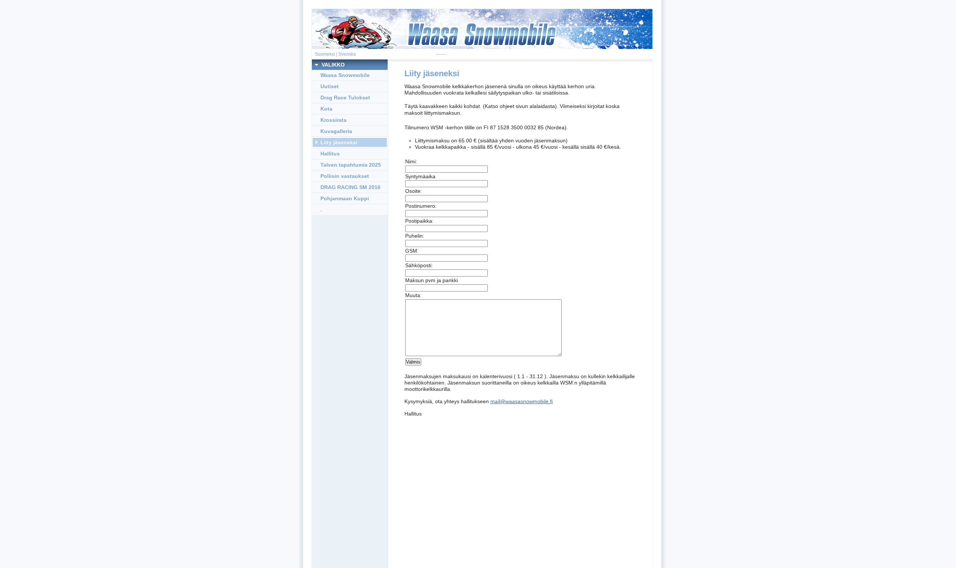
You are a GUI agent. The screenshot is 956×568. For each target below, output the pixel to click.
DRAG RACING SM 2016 (350, 187)
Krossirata (333, 120)
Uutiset (329, 86)
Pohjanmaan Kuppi (344, 198)
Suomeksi (325, 54)
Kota (326, 109)
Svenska (347, 54)
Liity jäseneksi (338, 142)
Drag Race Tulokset (345, 98)
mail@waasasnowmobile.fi (521, 401)
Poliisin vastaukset (344, 176)
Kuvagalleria (336, 131)
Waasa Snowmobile (345, 75)
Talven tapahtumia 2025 (350, 165)
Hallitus (330, 154)
